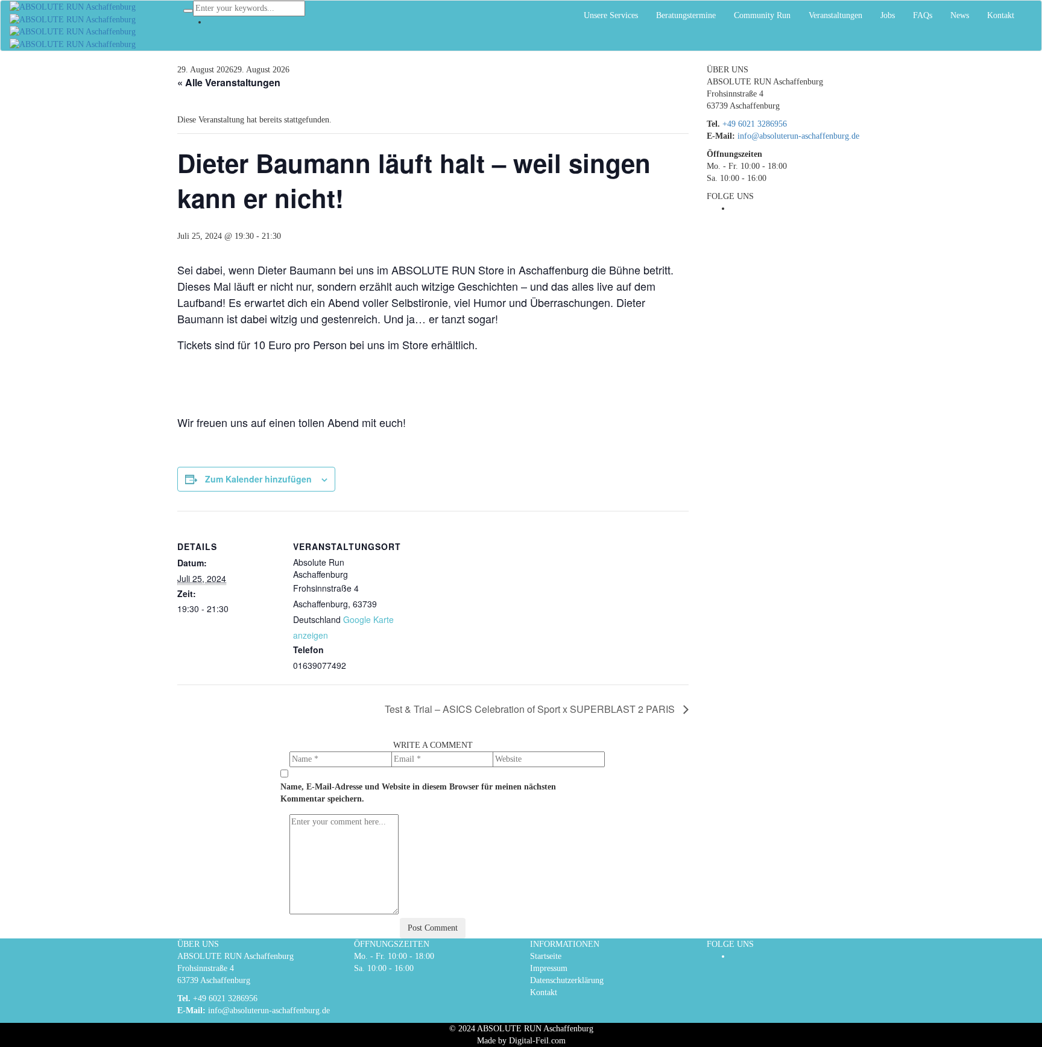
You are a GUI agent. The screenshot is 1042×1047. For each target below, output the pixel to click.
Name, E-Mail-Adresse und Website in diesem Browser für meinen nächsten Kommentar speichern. (418, 792)
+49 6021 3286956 (754, 123)
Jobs (887, 15)
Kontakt (1000, 15)
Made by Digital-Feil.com (521, 1040)
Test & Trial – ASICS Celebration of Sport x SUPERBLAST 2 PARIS (531, 709)
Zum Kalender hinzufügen (258, 479)
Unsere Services (611, 15)
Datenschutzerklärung (567, 980)
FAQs (922, 15)
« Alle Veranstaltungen (228, 82)
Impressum (548, 968)
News (959, 15)
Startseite (545, 956)
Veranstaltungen (835, 15)
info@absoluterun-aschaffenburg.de (798, 136)
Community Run (762, 15)
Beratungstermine (686, 15)
